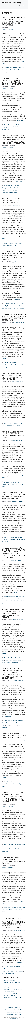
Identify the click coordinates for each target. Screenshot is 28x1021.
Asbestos (7, 303)
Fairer (5, 423)
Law (9, 365)
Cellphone (16, 185)
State (16, 909)
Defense (9, 67)
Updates (4, 727)
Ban (11, 185)
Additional (7, 720)
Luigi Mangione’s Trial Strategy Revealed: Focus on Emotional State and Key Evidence (13, 860)
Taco (3, 542)
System (19, 425)
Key (9, 127)
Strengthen (9, 308)
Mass (11, 484)
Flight (3, 725)
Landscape (10, 306)
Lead (3, 849)
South (10, 971)
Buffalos (6, 844)
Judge (8, 69)
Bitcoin (6, 362)
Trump (20, 725)
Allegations (13, 720)
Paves (14, 425)
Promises (19, 969)
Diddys (15, 67)
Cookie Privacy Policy (16, 1012)
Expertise (11, 243)
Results (10, 662)
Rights (21, 784)
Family (23, 67)
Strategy (21, 909)
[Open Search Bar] (20, 6)
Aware (6, 125)
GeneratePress (14, 1018)
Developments (17, 723)
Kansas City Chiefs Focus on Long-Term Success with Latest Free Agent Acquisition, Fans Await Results (13, 613)
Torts (23, 484)
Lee (11, 127)
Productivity (16, 190)
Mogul (15, 69)
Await (17, 658)
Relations (5, 971)
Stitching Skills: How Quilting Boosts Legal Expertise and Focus (11, 200)
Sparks (15, 192)
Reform (9, 72)
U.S (9, 973)
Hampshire (5, 190)
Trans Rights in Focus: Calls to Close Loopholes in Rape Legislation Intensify (14, 735)
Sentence (14, 72)
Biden (19, 720)
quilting (4, 245)
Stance (14, 971)
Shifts (4, 308)
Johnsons (21, 599)
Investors (5, 365)
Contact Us (17, 1007)
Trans (3, 786)
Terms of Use (10, 1014)
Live (11, 725)
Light (11, 69)
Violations (18, 849)
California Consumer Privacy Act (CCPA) (14, 1009)
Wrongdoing (5, 129)
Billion (13, 596)
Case (22, 720)
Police (7, 539)
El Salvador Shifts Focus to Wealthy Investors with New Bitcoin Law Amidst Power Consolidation (14, 317)
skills (8, 245)
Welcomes (21, 308)
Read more (20, 120)
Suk (22, 971)
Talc (3, 603)
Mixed (10, 190)
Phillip (7, 849)
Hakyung (4, 127)
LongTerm (5, 662)
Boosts (6, 243)
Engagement (6, 188)
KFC (21, 537)
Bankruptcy (7, 596)
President (13, 969)
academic (7, 185)
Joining (4, 484)
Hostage (17, 537)
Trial (18, 127)
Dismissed (5, 599)
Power (13, 365)
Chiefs (21, 658)
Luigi (24, 907)
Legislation (9, 425)
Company (17, 596)
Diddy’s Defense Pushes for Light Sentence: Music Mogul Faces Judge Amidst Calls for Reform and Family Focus (13, 21)
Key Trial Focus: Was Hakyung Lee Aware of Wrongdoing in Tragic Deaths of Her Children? (12, 81)
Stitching (13, 245)
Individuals (15, 423)
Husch (22, 303)
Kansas (17, 660)
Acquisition (7, 658)
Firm (11, 482)
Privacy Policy (18, 1014)
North (8, 969)
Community (12, 844)
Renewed (12, 849)
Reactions (5, 192)
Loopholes (12, 784)
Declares (6, 966)
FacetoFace (13, 188)
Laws (3, 425)
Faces (19, 67)
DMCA (8, 1012)
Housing (16, 846)
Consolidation (13, 362)
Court (22, 596)
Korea (15, 966)
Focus (4, 69)
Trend (3, 486)
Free (13, 660)
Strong (19, 971)
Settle (19, 601)
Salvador (17, 365)
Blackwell (13, 303)
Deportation (9, 723)
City (3, 660)
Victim (7, 542)
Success (15, 662)
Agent (13, 658)
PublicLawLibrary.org (11, 2)
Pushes (4, 72)
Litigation (20, 306)
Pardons (15, 725)
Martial (4, 969)
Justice (20, 423)
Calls (5, 67)
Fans (6, 660)
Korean (19, 966)
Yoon (14, 973)
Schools (11, 192)
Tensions (4, 973)
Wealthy (4, 367)
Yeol (11, 973)
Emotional (7, 907)
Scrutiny (18, 539)
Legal (20, 243)
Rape (17, 784)
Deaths (16, 125)
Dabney (22, 844)
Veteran (15, 308)
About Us (10, 1007)
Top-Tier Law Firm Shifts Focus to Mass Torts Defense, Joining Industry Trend (13, 435)
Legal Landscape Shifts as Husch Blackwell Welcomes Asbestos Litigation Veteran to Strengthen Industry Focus (14, 255)
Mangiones (5, 909)
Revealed (11, 909)
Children (10, 125)
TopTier (19, 484)
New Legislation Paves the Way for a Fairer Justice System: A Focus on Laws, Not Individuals (13, 376)
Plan (15, 601)
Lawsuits (4, 601)
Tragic (14, 127)
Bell (5, 537)
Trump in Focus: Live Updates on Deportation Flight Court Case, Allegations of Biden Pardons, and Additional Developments (12, 673)
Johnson (15, 599)
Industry (4, 306)
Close (9, 781)
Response (12, 539)
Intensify (17, 781)
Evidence (13, 907)
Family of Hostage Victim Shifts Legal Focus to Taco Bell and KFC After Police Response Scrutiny (13, 495)
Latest (22, 660)
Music (19, 69)
